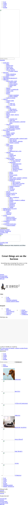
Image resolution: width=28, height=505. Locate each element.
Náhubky (8, 152)
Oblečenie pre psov (11, 112)
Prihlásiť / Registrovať (8, 486)
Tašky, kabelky (10, 68)
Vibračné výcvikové (17, 169)
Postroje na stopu (10, 217)
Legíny (8, 102)
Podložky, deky (10, 134)
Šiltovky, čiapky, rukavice (12, 114)
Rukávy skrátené (13, 96)
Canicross (8, 214)
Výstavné (11, 190)
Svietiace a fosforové (14, 186)
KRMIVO (24, 313)
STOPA (5, 215)
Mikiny (8, 106)
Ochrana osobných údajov (12, 301)
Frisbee (11, 147)
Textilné (11, 187)
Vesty (7, 117)
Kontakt (8, 298)
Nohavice (8, 107)
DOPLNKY (6, 62)
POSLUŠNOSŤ (7, 135)
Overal (8, 113)
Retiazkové (12, 180)
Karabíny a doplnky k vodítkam (17, 200)
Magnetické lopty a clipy (15, 151)
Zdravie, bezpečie (10, 69)
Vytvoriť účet (3, 498)
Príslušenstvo (15, 166)
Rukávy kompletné (14, 95)
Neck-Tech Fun (16, 161)
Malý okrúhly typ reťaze (18, 183)
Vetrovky (8, 124)
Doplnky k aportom (14, 142)
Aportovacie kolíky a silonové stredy (18, 138)
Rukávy (8, 93)
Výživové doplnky (10, 225)
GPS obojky (15, 165)
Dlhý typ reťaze (16, 182)
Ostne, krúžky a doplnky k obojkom (18, 177)
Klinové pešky (12, 82)
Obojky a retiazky (10, 158)
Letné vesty (12, 120)
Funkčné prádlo (10, 100)
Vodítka (8, 196)
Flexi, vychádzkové (14, 197)
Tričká (7, 116)
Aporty (8, 137)
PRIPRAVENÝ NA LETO (10, 208)
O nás (7, 297)
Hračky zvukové (10, 75)
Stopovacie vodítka (11, 219)
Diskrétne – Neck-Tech (15, 159)
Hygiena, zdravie (13, 71)
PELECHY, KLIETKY (9, 130)
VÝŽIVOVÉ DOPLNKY (9, 224)
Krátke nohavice (13, 110)
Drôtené (11, 154)
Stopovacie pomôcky (11, 218)
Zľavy (7, 222)
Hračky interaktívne (11, 74)
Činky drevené (13, 140)
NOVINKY (6, 76)
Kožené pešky (12, 85)
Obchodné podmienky (11, 300)
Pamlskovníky (9, 65)
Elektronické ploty (16, 163)
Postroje (8, 92)
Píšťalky (8, 191)
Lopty (10, 149)
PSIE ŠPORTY (7, 210)
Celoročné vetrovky (14, 126)
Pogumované (12, 155)
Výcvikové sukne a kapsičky (13, 128)
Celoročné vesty (13, 119)
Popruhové (12, 204)
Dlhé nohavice (12, 109)
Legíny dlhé (12, 105)
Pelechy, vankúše (10, 133)
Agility (8, 211)
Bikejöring (8, 212)
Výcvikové (15, 170)
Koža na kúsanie (13, 84)
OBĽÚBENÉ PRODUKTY (10, 78)
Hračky (11, 148)
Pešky (10, 86)
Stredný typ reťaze (17, 184)
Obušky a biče (9, 91)
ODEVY (5, 99)
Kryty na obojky (13, 175)
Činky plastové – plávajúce (16, 141)
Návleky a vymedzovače (12, 89)
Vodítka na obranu (10, 98)
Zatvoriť (2, 490)
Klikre (7, 144)
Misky (7, 64)
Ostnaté (11, 176)
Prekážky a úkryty (10, 194)
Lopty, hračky (9, 145)
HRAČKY (6, 72)
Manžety (8, 88)
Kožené (11, 173)
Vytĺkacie (11, 156)
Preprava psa (9, 67)
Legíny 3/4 (12, 103)
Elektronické (12, 162)
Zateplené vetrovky (14, 127)
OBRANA (6, 79)
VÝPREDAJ (6, 221)
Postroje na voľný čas (11, 193)
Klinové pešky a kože (11, 81)
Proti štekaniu (15, 168)
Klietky (8, 131)
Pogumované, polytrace (15, 179)
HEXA (11, 172)
